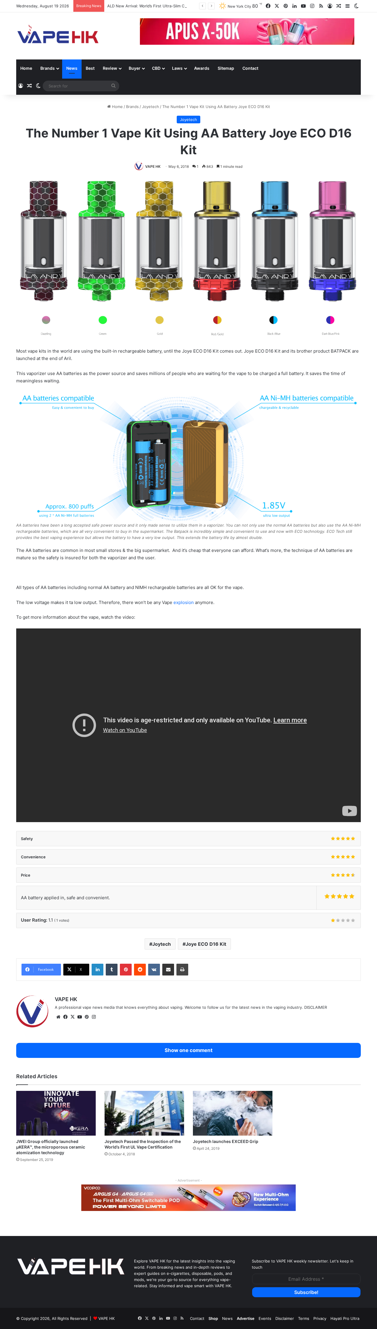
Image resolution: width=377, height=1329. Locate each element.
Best (90, 68)
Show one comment (189, 1050)
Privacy (319, 1318)
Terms (303, 1318)
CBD (156, 68)
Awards (201, 68)
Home (26, 68)
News (71, 68)
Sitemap (226, 68)
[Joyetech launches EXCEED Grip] (232, 1113)
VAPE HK (153, 166)
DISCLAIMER (315, 1007)
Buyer (134, 68)
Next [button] (347, 32)
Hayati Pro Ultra (344, 1318)
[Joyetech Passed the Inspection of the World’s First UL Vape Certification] (144, 1113)
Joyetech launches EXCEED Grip (225, 1141)
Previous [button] (147, 32)
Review (110, 68)
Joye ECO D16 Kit (206, 944)
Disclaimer (284, 1318)
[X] (72, 1017)
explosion (183, 602)
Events (265, 1318)
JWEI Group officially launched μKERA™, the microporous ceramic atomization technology (50, 1147)
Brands (47, 68)
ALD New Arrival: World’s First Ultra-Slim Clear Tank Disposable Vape (169, 6)
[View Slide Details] (188, 1197)
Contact (250, 68)
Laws (177, 68)
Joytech (161, 944)
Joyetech (150, 106)
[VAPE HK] (58, 36)
